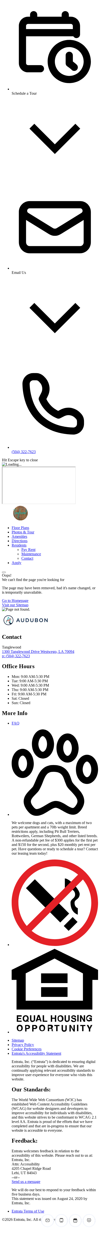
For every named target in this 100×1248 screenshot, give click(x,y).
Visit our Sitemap (15, 605)
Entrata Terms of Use (28, 1211)
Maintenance (31, 554)
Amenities (19, 536)
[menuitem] (55, 528)
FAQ (15, 723)
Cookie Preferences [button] (27, 1049)
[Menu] (4, 572)
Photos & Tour (23, 532)
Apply (16, 563)
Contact (27, 558)
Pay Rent (28, 550)
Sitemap (18, 1040)
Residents (19, 545)
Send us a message (26, 1182)
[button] (55, 814)
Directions (19, 541)
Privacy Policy (23, 1045)
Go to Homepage (15, 601)
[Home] (20, 519)
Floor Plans (20, 528)
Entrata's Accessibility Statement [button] (36, 1053)
